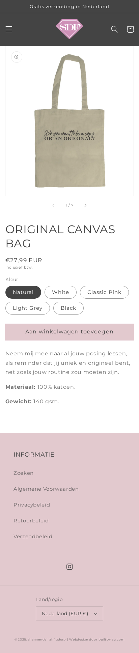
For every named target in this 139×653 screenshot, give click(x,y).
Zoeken (23, 473)
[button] (9, 29)
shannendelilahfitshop (46, 639)
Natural (23, 292)
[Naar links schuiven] (54, 205)
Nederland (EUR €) (65, 613)
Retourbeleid (31, 521)
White (60, 292)
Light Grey (28, 308)
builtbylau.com (111, 639)
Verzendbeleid (32, 537)
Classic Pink (104, 292)
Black (68, 308)
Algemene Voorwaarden (46, 489)
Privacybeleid (31, 505)
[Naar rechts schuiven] (85, 205)
